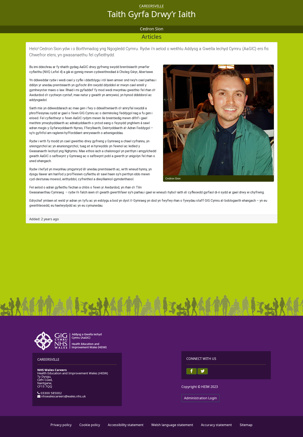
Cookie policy (89, 425)
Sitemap (246, 425)
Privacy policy (61, 425)
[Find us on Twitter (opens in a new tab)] (202, 371)
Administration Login (200, 398)
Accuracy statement (216, 425)
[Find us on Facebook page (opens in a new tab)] (191, 371)
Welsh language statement (172, 425)
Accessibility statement (125, 425)
